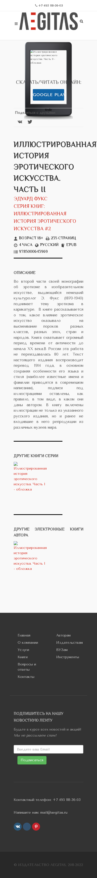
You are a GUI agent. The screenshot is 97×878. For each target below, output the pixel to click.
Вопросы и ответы (27, 667)
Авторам (63, 635)
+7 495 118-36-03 (67, 800)
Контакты (26, 677)
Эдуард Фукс (31, 199)
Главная (24, 635)
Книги (23, 657)
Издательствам (69, 642)
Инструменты (67, 657)
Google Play (48, 94)
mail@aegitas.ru (53, 812)
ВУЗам (62, 650)
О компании (28, 642)
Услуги (23, 650)
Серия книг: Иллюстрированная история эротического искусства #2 (45, 218)
